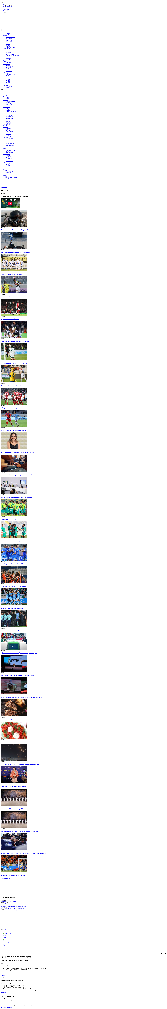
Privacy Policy (16, 948)
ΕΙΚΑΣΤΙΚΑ (8, 68)
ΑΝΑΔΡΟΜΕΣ (9, 158)
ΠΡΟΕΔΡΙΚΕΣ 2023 (10, 39)
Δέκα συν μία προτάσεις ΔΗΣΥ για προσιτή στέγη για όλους (16, 497)
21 (5, 878)
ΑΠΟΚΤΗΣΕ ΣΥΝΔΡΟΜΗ (6, 1002)
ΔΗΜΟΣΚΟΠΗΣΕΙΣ (10, 40)
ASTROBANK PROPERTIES (12, 55)
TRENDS (8, 57)
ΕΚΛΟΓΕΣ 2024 (9, 38)
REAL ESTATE (9, 51)
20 (4, 878)
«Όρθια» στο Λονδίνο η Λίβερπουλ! (10, 319)
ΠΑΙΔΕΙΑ (8, 33)
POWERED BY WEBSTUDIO (23, 951)
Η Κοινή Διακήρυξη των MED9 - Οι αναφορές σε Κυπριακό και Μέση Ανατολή (22, 831)
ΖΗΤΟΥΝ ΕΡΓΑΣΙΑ (10, 145)
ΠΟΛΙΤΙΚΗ (5, 35)
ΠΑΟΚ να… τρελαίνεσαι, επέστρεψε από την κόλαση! (15, 341)
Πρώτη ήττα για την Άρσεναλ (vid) (10, 630)
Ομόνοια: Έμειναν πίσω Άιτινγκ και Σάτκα (9, 910)
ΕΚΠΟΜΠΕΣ (6, 170)
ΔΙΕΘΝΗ (8, 46)
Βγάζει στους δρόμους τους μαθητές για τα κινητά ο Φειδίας (17, 475)
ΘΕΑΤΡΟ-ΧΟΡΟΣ (10, 66)
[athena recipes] (6, 942)
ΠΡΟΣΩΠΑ (8, 159)
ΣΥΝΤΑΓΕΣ (8, 82)
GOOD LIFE (6, 78)
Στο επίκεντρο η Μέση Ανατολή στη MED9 (12, 809)
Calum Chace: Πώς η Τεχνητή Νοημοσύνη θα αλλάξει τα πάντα (17, 675)
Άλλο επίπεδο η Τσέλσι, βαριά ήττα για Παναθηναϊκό (15, 363)
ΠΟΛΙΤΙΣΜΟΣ (6, 64)
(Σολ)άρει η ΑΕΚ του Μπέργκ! (9, 519)
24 (8, 878)
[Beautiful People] (7, 939)
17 (1, 878)
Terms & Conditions (8, 948)
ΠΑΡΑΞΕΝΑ (8, 62)
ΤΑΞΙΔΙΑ (8, 81)
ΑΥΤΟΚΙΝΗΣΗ (9, 76)
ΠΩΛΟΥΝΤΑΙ (9, 144)
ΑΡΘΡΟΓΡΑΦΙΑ (9, 86)
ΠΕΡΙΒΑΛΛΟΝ (6, 124)
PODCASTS (8, 172)
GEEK (4, 72)
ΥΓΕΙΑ (7, 34)
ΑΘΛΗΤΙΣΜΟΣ (6, 42)
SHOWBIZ (8, 80)
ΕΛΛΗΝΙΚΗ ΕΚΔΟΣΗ (8, 6)
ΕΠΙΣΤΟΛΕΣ (6, 178)
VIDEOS (5, 175)
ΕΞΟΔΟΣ (8, 84)
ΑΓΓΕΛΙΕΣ (5, 142)
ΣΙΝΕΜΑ (8, 65)
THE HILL (8, 87)
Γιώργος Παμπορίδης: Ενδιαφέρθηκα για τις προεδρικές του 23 (17, 452)
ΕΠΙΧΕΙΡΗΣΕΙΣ (9, 52)
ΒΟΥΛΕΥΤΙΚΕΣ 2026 (10, 37)
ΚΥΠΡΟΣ (5, 32)
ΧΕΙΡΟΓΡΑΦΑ (9, 71)
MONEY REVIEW (10, 54)
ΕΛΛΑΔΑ (8, 45)
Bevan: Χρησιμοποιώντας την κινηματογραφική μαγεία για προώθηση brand (21, 697)
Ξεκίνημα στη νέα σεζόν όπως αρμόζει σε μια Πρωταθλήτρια (13, 906)
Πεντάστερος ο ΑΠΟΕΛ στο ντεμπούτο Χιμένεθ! (13, 586)
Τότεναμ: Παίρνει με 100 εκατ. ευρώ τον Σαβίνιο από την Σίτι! (13, 908)
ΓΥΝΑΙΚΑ (8, 79)
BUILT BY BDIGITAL (5, 951)
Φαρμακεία (5, 10)
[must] (4, 935)
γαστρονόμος (6, 9)
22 (6, 878)
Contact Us (26, 948)
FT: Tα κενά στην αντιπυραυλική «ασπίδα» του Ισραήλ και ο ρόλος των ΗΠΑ (21, 764)
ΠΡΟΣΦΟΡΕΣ (6, 176)
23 (7, 878)
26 (10, 878)
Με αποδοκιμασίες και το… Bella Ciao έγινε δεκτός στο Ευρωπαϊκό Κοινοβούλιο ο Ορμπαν (25, 853)
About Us (22, 948)
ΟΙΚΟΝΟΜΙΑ (9, 49)
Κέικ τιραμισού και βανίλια (8, 719)
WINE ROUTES (9, 171)
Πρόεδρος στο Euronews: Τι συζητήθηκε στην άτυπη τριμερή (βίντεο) (19, 653)
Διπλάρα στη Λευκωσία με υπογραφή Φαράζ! (13, 875)
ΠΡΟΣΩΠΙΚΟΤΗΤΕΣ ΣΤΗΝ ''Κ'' (10, 177)
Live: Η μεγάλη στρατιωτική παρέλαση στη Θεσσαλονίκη (16, 252)
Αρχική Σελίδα (4, 187)
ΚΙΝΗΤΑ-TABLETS (10, 74)
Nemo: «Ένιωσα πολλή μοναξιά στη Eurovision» (13, 786)
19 (3, 878)
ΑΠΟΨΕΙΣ (5, 85)
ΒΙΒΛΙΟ (7, 69)
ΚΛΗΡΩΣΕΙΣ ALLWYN (11, 47)
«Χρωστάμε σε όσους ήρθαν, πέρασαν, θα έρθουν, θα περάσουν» (18, 230)
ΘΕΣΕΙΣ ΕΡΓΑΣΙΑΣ (10, 147)
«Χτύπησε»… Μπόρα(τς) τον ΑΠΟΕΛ (11, 385)
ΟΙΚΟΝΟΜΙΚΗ (6, 48)
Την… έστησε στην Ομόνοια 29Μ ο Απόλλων (12, 564)
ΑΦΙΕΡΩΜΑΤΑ (6, 154)
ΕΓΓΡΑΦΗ (3, 975)
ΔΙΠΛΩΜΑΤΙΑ (9, 41)
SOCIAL (8, 75)
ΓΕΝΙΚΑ (8, 157)
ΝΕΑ (7, 73)
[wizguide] (5, 940)
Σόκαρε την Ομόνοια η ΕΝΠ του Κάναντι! (12, 608)
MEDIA (5, 169)
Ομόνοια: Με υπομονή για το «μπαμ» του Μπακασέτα (12, 903)
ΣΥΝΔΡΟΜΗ (3, 992)
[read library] (6, 946)
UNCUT (7, 174)
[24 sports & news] (7, 933)
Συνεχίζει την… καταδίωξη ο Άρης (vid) (11, 541)
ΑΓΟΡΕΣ (8, 53)
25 (9, 878)
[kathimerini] (6, 937)
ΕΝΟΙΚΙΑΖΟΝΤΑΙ (10, 143)
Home (4, 4)
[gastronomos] (6, 945)
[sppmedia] (3, 929)
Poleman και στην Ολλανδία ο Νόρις (8, 901)
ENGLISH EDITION (7, 8)
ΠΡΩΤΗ (5, 95)
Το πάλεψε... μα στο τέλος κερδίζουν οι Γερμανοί (13, 430)
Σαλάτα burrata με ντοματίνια (9, 742)
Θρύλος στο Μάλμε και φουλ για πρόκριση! (12, 408)
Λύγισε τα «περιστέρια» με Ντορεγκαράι (11, 274)
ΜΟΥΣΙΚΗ (8, 67)
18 (2, 878)
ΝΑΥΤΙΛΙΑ (8, 59)
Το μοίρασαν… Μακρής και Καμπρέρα (11, 296)
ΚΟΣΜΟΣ (5, 61)
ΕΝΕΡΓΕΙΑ (8, 58)
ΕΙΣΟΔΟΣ (5, 13)
